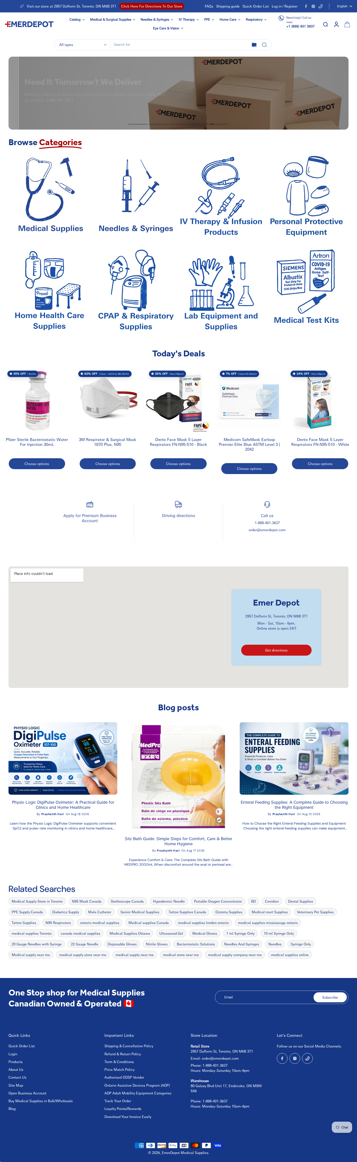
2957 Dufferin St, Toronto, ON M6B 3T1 (276, 616)
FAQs (209, 6)
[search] (325, 24)
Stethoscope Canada (127, 901)
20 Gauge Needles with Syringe (37, 944)
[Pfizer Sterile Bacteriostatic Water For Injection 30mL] (37, 400)
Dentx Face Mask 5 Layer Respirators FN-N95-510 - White (320, 442)
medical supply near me (135, 954)
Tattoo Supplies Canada (187, 912)
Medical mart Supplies (270, 912)
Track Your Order (117, 1101)
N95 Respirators (58, 922)
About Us (15, 1069)
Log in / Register (285, 6)
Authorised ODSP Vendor (124, 1077)
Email (228, 997)
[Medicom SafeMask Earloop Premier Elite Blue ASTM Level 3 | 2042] (249, 400)
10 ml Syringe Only (279, 933)
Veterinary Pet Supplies (315, 912)
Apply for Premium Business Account (90, 518)
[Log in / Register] (336, 24)
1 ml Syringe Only (240, 933)
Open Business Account (27, 1093)
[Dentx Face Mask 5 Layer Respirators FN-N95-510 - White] (320, 400)
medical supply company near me (235, 954)
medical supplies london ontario (203, 922)
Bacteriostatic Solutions (196, 944)
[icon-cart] (346, 24)
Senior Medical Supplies (139, 912)
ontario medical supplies (99, 922)
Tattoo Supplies (24, 922)
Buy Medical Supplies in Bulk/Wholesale (40, 1101)
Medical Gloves (204, 933)
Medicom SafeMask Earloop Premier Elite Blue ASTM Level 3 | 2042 (249, 444)
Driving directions (178, 515)
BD (253, 901)
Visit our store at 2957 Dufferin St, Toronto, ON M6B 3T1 (71, 6)
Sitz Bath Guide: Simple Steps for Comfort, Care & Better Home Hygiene (178, 841)
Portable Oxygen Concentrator (218, 901)
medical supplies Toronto (31, 933)
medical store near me (181, 954)
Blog (12, 1108)
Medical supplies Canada (148, 922)
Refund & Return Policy (122, 1054)
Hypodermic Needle (169, 901)
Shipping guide (228, 6)
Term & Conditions (119, 1061)
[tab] (137, 124)
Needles (274, 944)
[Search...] (264, 44)
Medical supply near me (31, 954)
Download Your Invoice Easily (127, 1116)
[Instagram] (313, 6)
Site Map (15, 1085)
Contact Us (17, 1077)
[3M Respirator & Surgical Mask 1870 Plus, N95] (108, 400)
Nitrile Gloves (157, 944)
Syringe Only (301, 944)
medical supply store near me (82, 954)
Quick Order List (256, 6)
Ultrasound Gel (171, 933)
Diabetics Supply (65, 912)
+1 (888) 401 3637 (300, 26)
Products (15, 1061)
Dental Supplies (300, 901)
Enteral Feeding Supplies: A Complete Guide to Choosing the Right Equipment (294, 805)
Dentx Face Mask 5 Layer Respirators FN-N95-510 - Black (178, 442)
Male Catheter (99, 912)
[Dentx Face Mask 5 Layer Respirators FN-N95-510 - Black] (178, 400)
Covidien (272, 901)
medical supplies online (290, 954)
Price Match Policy (119, 1069)
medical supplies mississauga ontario (268, 922)
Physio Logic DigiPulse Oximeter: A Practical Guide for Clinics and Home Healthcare (63, 805)
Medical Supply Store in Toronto (37, 901)
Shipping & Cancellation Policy (128, 1046)
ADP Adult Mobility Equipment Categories (137, 1093)
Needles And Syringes (241, 944)
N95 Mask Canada (87, 901)
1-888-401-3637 (267, 522)
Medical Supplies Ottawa (130, 933)
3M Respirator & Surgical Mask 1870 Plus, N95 (107, 442)
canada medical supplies (80, 933)
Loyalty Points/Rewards (122, 1108)
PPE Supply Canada (27, 912)
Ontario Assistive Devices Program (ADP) (137, 1085)
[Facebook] (306, 6)
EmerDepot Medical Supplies (185, 1152)
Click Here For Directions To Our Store (151, 6)
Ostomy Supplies (228, 912)
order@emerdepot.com (267, 530)
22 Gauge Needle (84, 944)
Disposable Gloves (122, 944)
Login (12, 1054)
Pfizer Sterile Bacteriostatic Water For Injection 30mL (37, 442)
